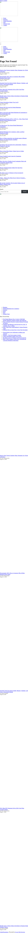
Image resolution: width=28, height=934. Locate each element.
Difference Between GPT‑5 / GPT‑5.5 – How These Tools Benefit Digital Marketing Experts (14, 119)
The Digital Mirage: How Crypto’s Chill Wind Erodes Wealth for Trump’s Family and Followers (14, 319)
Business (5, 19)
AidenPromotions (4, 932)
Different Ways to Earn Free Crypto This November (15, 330)
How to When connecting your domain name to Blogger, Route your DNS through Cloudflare (13, 139)
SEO (4, 22)
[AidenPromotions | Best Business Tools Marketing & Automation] (9, 15)
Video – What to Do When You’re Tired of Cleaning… (13, 178)
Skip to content (3, 0)
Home (4, 18)
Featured (5, 310)
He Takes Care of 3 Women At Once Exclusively (11, 172)
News (4, 311)
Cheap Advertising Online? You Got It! (9, 102)
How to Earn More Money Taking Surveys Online (12, 151)
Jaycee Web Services (20, 932)
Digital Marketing (7, 21)
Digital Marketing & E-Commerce (11, 308)
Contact (5, 25)
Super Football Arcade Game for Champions (10, 156)
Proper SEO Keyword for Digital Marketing (10, 107)
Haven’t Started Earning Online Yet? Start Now (11, 167)
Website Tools (6, 23)
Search (1, 189)
